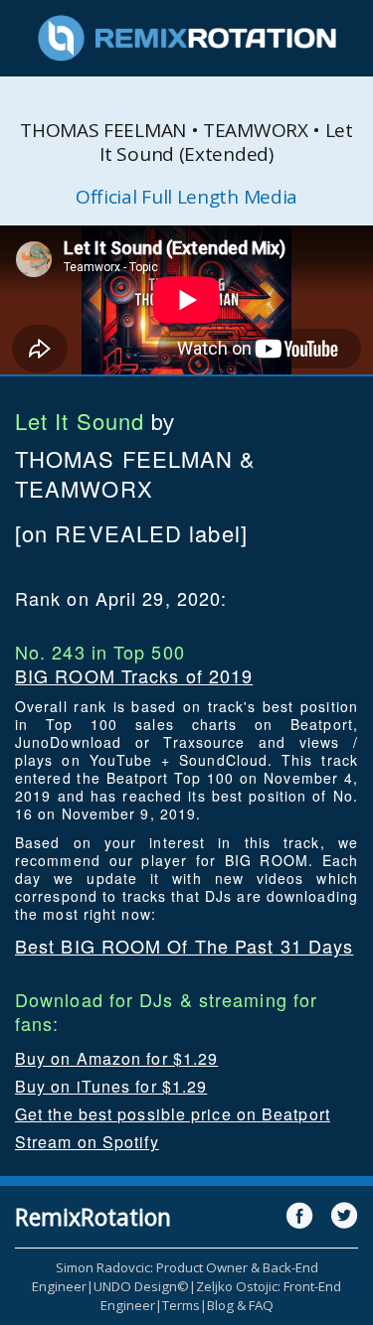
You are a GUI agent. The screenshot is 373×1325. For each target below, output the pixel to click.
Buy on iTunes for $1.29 (111, 1086)
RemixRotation (93, 1217)
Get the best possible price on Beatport (172, 1114)
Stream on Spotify (87, 1141)
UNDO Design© (141, 1286)
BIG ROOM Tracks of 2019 (134, 675)
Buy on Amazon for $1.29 (116, 1058)
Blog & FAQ (240, 1305)
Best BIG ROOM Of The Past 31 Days (184, 945)
